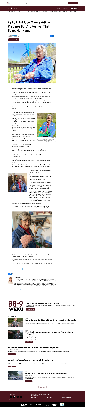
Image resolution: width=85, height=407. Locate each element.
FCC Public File (34, 397)
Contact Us (64, 394)
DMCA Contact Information (67, 397)
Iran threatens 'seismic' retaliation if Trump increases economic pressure (33, 348)
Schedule (20, 11)
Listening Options (11, 11)
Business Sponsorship (55, 11)
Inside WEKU (73, 11)
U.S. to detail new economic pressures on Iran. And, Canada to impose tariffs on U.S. (49, 333)
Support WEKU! (73, 3)
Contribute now (30, 309)
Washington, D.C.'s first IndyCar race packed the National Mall (46, 373)
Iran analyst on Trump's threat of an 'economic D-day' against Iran (30, 360)
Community (65, 11)
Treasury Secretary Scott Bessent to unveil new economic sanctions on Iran (51, 320)
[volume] (12, 8)
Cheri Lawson (14, 35)
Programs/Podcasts (36, 11)
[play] (8, 8)
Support (45, 11)
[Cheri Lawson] (10, 280)
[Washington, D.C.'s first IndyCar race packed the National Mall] (15, 375)
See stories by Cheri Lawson (21, 289)
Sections (26, 11)
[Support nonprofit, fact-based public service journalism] (16, 306)
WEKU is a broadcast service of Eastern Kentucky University (38, 395)
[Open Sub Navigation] (7, 13)
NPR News (26, 318)
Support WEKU (49, 397)
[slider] (13, 8)
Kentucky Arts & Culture (12, 18)
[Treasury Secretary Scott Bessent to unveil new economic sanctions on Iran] (15, 322)
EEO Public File (49, 394)
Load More (42, 387)
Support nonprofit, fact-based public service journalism (42, 303)
